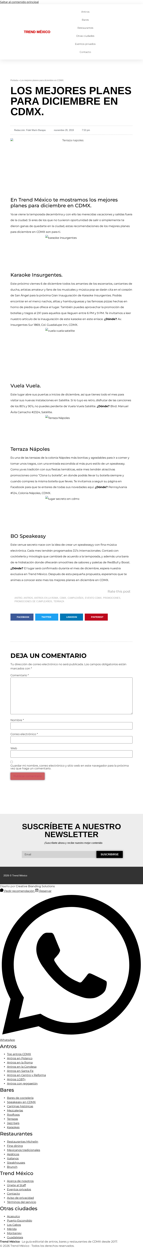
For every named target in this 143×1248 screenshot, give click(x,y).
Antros (85, 11)
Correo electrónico (24, 734)
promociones (111, 598)
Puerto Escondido (19, 1220)
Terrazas (12, 1119)
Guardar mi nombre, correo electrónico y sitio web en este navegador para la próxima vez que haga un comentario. (69, 767)
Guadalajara (15, 1237)
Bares (85, 19)
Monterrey (14, 1233)
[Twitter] (117, 875)
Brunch (12, 1167)
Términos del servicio (21, 1202)
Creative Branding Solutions (35, 886)
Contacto (85, 52)
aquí (91, 487)
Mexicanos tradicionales (23, 1150)
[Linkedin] (131, 875)
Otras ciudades (85, 35)
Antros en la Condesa (21, 1066)
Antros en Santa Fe (20, 1071)
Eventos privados (85, 44)
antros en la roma (46, 598)
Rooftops (13, 1114)
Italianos (13, 1158)
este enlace (95, 319)
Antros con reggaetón (22, 1083)
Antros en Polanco (19, 1058)
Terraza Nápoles (30, 449)
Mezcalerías (15, 1110)
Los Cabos (14, 1224)
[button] (21, 617)
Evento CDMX (93, 598)
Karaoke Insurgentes (96, 295)
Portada (14, 80)
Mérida (12, 1229)
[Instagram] (138, 875)
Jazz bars (13, 1123)
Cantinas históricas (20, 1106)
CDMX (63, 598)
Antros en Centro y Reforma (26, 1075)
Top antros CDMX (19, 1054)
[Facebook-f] (124, 875)
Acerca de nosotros (20, 1181)
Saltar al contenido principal (19, 2)
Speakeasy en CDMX (21, 1102)
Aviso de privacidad (20, 1198)
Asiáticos (13, 1154)
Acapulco (13, 1216)
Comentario (19, 675)
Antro (18, 598)
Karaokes (13, 1127)
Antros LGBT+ (16, 1079)
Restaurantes (85, 27)
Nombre (17, 720)
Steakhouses (16, 1162)
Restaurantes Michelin (22, 1141)
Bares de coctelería (20, 1098)
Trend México (37, 32)
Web (13, 748)
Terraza (59, 601)
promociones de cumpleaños (33, 601)
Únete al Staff (16, 1185)
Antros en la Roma (20, 1062)
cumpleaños (76, 598)
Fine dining (15, 1146)
